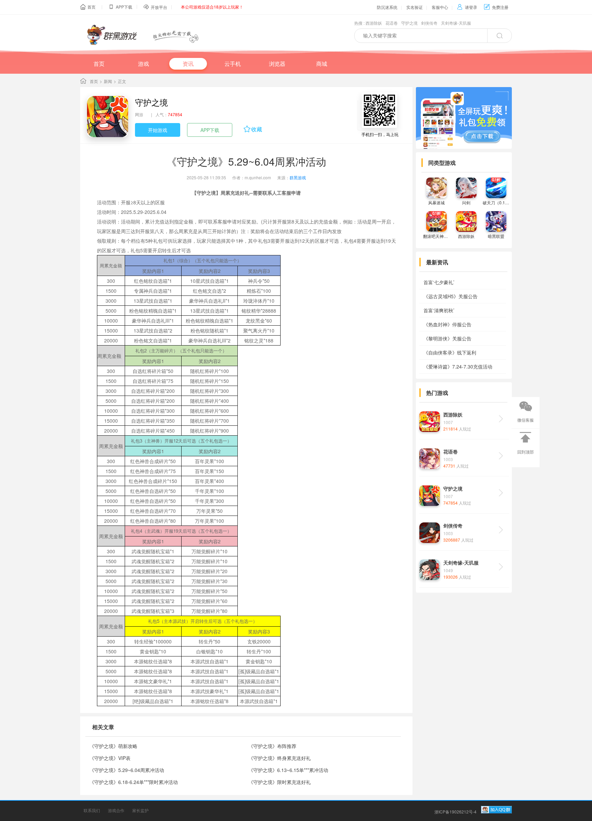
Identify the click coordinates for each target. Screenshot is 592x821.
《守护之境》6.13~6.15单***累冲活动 (288, 769)
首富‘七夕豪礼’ (438, 282)
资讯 (188, 64)
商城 (321, 64)
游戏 (143, 64)
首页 (91, 7)
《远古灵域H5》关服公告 (450, 296)
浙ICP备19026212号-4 (455, 811)
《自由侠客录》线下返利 (449, 352)
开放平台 (159, 7)
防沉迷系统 (387, 7)
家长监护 (140, 810)
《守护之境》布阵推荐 (272, 745)
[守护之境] (107, 116)
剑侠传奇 (429, 23)
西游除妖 (374, 23)
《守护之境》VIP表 (110, 757)
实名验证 (414, 7)
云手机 (232, 64)
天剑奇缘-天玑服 (456, 23)
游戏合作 (116, 810)
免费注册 (496, 7)
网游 (139, 114)
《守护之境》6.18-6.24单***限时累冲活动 (133, 781)
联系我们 (92, 810)
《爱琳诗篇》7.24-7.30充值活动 (457, 366)
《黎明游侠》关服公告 (447, 338)
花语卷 (391, 23)
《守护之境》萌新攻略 (113, 745)
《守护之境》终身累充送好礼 (279, 757)
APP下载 (209, 129)
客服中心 (440, 7)
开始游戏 (157, 129)
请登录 (467, 7)
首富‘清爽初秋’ (438, 310)
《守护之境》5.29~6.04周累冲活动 (126, 769)
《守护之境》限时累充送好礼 (279, 781)
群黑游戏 (297, 177)
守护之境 (409, 23)
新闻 (108, 81)
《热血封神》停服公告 (447, 324)
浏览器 (277, 64)
